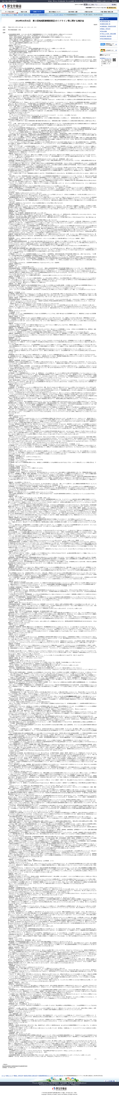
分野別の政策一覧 (105, 21)
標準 (85, 4)
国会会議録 (104, 31)
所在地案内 (64, 1083)
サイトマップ (79, 1)
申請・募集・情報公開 (106, 12)
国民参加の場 (112, 8)
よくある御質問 (70, 1)
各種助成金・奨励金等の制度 (108, 26)
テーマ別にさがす (9, 12)
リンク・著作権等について (40, 1083)
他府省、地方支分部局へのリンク (77, 1083)
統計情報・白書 (73, 12)
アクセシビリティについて (47, 1084)
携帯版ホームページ (106, 58)
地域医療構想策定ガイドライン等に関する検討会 (50, 14)
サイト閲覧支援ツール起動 (99, 1)
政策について (37, 12)
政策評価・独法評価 (106, 36)
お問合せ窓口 (62, 1)
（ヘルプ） (107, 1)
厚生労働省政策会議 (106, 38)
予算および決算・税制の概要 (108, 33)
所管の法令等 (88, 12)
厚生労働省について (55, 12)
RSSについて (76, 1084)
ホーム (56, 1)
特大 (92, 4)
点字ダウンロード (88, 1)
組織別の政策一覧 (105, 24)
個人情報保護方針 (54, 1083)
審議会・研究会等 (18, 14)
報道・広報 (24, 12)
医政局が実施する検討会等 (30, 14)
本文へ (50, 1)
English (115, 1)
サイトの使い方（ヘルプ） (63, 1084)
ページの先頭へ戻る (110, 1081)
